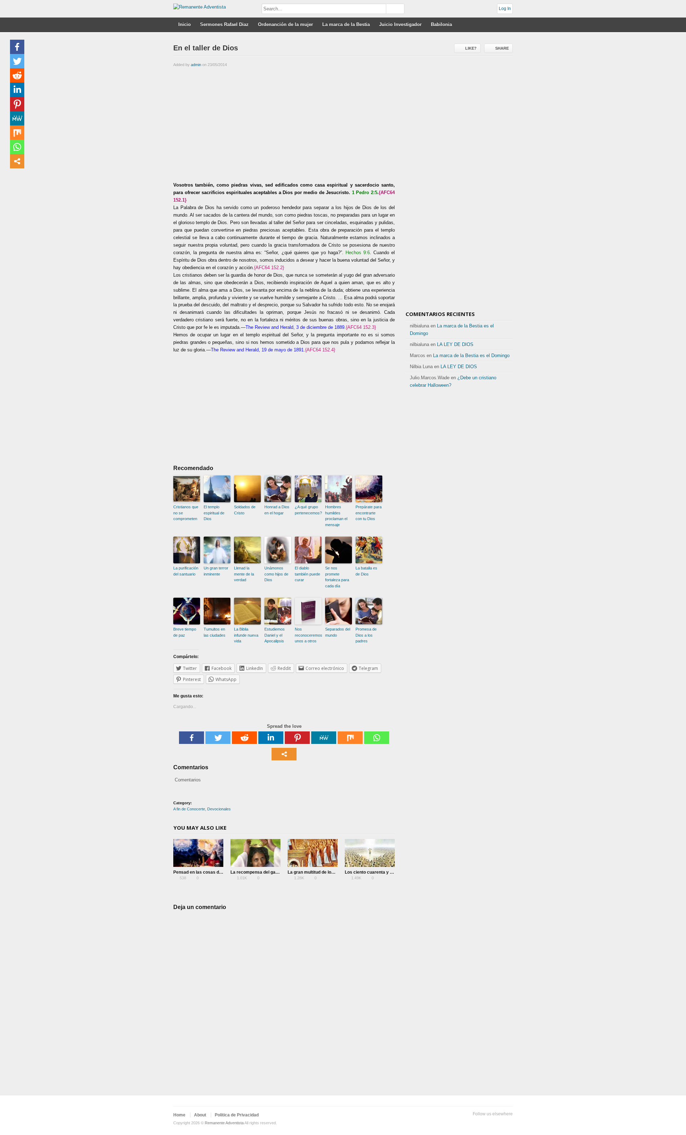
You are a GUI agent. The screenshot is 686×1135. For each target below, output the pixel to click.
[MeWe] (323, 737)
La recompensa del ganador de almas (268, 872)
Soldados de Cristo (244, 510)
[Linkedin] (270, 737)
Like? (471, 48)
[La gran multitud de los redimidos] (312, 853)
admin (196, 65)
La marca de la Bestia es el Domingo (471, 355)
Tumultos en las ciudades (214, 632)
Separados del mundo (337, 632)
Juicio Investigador (400, 24)
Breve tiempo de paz (184, 632)
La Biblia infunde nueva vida (246, 635)
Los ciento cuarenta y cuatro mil (377, 872)
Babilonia (441, 24)
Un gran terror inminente (216, 571)
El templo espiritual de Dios (214, 513)
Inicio (184, 24)
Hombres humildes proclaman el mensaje (336, 516)
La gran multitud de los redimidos (321, 872)
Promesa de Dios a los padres (366, 635)
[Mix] (350, 737)
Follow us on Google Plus (485, 1123)
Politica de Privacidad (237, 1114)
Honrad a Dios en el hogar (276, 510)
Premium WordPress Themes (508, 1123)
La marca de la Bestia (346, 24)
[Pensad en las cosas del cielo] (198, 853)
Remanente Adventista (224, 1123)
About (200, 1114)
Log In (505, 8)
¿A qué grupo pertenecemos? (308, 510)
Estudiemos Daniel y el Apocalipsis (274, 635)
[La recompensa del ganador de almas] (255, 853)
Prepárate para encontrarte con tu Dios (369, 513)
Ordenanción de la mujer (285, 24)
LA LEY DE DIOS (455, 344)
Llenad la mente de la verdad (244, 574)
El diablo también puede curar (307, 574)
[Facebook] (191, 737)
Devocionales (219, 809)
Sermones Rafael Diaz (224, 24)
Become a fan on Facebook (474, 1123)
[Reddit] (244, 737)
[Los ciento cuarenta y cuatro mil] (370, 853)
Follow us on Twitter (462, 1123)
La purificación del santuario (185, 571)
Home (179, 1114)
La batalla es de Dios (366, 571)
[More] (284, 754)
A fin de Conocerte (189, 809)
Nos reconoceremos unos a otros (308, 635)
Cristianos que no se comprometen (185, 513)
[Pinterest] (297, 737)
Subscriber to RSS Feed (497, 1123)
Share (502, 48)
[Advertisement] (284, 123)
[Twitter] (217, 737)
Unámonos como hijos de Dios (276, 574)
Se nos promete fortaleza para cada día (337, 577)
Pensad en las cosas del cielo (203, 872)
